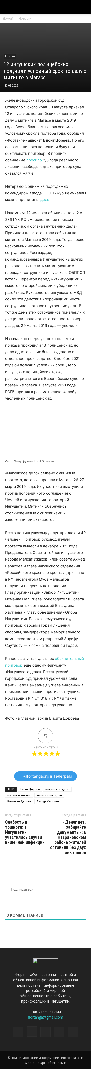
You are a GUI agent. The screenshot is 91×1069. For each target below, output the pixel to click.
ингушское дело (57, 789)
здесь (44, 199)
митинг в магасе (19, 795)
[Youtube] (73, 1032)
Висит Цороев (30, 789)
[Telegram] (45, 1032)
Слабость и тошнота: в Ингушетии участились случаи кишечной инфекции (25, 832)
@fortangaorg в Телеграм (47, 776)
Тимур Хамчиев (48, 801)
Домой (8, 18)
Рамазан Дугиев (19, 801)
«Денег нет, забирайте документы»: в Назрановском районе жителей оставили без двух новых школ (68, 837)
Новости (25, 18)
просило (34, 160)
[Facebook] (18, 1032)
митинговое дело (49, 795)
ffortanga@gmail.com (45, 1017)
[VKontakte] (59, 1032)
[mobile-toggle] (9, 7)
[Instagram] (32, 1031)
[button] (84, 7)
